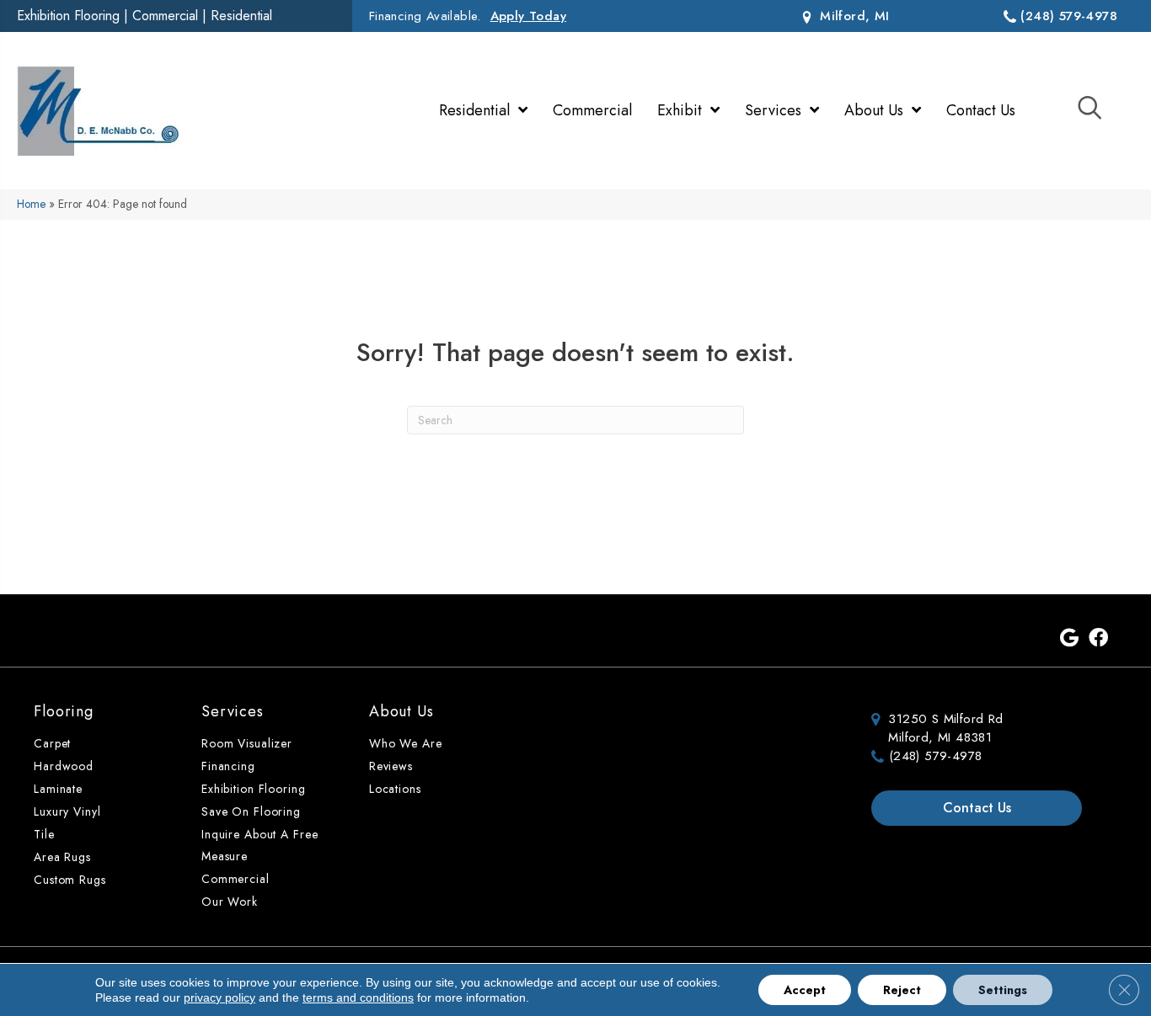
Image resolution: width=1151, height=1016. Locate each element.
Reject (902, 989)
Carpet (52, 743)
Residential (241, 15)
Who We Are (405, 743)
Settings (1002, 989)
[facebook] (1098, 639)
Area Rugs (62, 856)
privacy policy (219, 997)
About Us (401, 711)
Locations (395, 788)
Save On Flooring (251, 811)
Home (31, 203)
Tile (44, 834)
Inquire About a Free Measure (260, 845)
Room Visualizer (246, 743)
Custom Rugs (70, 879)
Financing (228, 766)
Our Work (229, 901)
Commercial (165, 15)
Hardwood (64, 766)
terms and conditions (358, 997)
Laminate (58, 788)
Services (232, 711)
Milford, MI (852, 16)
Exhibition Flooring (68, 15)
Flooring (64, 711)
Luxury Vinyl (67, 811)
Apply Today (528, 16)
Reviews (391, 766)
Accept (805, 989)
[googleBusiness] (1069, 639)
